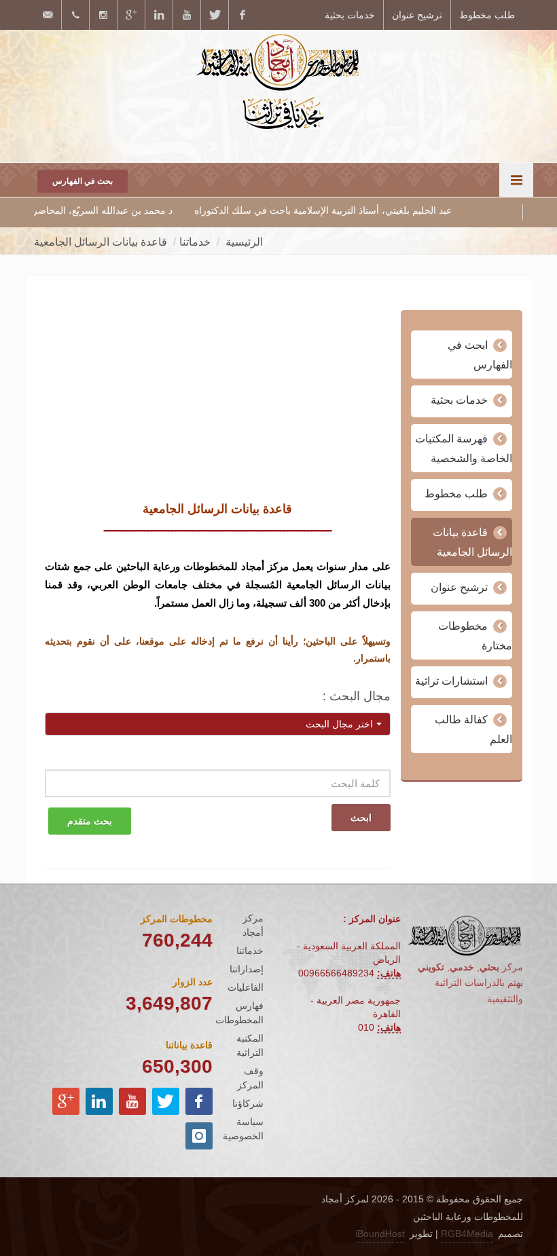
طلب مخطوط (487, 14)
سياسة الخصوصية (243, 1128)
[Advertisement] (218, 405)
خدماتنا (250, 950)
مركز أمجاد (253, 925)
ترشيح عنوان (417, 14)
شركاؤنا (248, 1103)
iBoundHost (380, 1233)
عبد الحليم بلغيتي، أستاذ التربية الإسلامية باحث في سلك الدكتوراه (364, 210)
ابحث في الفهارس (480, 354)
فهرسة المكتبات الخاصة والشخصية (463, 448)
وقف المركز (250, 1077)
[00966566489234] (75, 15)
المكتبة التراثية (250, 1045)
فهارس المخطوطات (239, 1012)
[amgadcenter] (242, 15)
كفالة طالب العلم (473, 729)
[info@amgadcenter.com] (47, 15)
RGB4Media (467, 1233)
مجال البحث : (357, 696)
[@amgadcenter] (214, 15)
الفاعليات (246, 987)
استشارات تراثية (451, 681)
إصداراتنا (247, 969)
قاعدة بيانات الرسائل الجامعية (472, 542)
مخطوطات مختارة (475, 635)
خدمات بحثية (350, 14)
